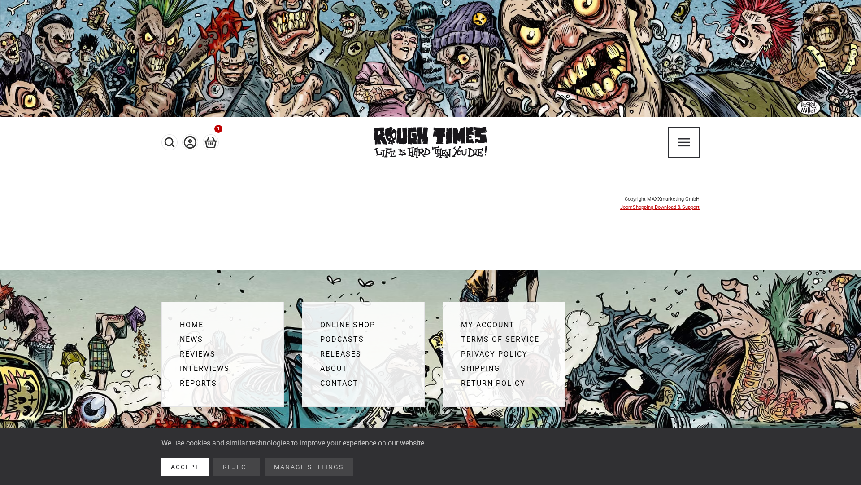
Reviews (198, 354)
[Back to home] (430, 142)
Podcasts (342, 339)
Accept (185, 467)
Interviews (205, 368)
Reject (237, 467)
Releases (340, 354)
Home (192, 325)
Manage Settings (309, 467)
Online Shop (347, 325)
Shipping (480, 368)
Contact (339, 383)
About (334, 368)
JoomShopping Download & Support (660, 207)
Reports (198, 383)
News (191, 339)
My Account (488, 325)
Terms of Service (500, 339)
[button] (169, 142)
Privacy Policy (494, 354)
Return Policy (493, 383)
